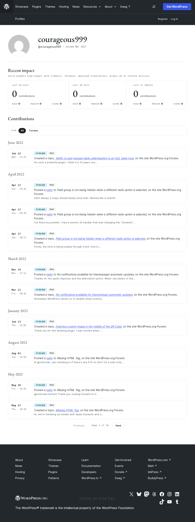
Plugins (52, 472)
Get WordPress (177, 6)
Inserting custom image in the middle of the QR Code (88, 326)
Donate (121, 472)
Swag (120, 478)
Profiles (20, 18)
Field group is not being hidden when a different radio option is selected (100, 238)
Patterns (53, 478)
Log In (174, 19)
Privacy (20, 478)
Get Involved (123, 460)
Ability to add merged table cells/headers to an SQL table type (95, 158)
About (19, 460)
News (18, 465)
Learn (85, 460)
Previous (79, 425)
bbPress (155, 472)
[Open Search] (154, 6)
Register (163, 19)
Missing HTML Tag (67, 410)
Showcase (55, 460)
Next (118, 425)
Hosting (20, 472)
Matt (152, 465)
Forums (33, 130)
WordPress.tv (92, 478)
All (22, 130)
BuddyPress (157, 478)
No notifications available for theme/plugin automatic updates (94, 294)
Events (119, 465)
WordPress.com (159, 460)
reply (49, 189)
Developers (89, 472)
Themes (53, 465)
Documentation (91, 465)
